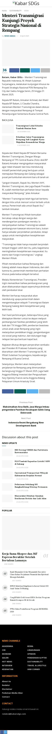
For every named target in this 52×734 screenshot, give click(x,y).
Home (4, 11)
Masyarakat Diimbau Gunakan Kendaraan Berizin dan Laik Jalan (30, 497)
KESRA (26, 11)
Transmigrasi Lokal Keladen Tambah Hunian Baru (29, 127)
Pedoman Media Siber (12, 693)
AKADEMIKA (7, 646)
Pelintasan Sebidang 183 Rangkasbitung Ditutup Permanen (31, 485)
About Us (6, 681)
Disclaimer (7, 689)
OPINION (31, 654)
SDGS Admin (9, 36)
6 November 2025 (23, 145)
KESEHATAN (7, 669)
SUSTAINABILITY (15, 11)
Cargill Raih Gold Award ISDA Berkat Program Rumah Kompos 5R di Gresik (30, 598)
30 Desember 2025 (23, 131)
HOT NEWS (7, 661)
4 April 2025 (24, 36)
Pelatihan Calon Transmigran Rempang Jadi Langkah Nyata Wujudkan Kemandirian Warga (30, 139)
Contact (6, 697)
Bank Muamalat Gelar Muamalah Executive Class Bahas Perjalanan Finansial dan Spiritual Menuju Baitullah (29, 574)
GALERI (5, 657)
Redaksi (6, 685)
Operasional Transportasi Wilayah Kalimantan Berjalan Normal (31, 474)
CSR (3, 650)
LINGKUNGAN (33, 650)
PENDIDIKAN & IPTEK (37, 657)
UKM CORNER (33, 669)
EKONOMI (6, 654)
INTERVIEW (7, 665)
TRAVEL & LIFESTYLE (36, 665)
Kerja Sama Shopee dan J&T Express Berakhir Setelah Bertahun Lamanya (19, 557)
